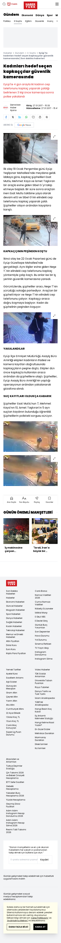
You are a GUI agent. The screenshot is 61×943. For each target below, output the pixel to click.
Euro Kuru (11, 649)
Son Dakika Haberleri (12, 592)
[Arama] (4, 4)
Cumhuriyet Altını (15, 708)
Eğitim (28, 21)
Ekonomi (27, 15)
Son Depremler (42, 631)
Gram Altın (11, 692)
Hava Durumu (42, 635)
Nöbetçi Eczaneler (44, 608)
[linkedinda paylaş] (19, 117)
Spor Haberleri (13, 614)
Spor (50, 15)
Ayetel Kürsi (12, 673)
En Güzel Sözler (42, 729)
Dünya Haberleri (14, 618)
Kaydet (44, 859)
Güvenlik (39, 21)
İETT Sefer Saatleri (15, 782)
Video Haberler (42, 669)
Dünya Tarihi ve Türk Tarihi (43, 692)
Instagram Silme (43, 658)
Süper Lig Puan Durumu (13, 733)
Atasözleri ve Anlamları (12, 760)
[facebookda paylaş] (6, 117)
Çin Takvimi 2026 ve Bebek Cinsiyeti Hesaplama (15, 775)
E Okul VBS (40, 616)
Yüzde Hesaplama (15, 799)
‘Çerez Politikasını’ (39, 917)
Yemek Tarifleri (13, 669)
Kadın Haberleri (14, 626)
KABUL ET (40, 926)
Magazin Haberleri (15, 610)
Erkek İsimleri (41, 744)
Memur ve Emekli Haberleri (14, 635)
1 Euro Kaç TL (12, 721)
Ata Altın (10, 704)
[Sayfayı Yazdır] (40, 117)
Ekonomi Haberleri (15, 601)
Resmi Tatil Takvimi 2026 (16, 831)
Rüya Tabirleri (42, 687)
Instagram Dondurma (40, 653)
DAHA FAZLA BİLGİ (18, 926)
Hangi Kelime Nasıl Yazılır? (44, 724)
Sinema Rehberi (43, 643)
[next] (56, 536)
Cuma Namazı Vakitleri (42, 603)
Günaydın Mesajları (11, 687)
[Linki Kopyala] (46, 117)
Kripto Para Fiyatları (16, 653)
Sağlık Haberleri (14, 622)
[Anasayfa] (11, 583)
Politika (7, 21)
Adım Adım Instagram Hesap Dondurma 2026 (15, 813)
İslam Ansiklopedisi (45, 698)
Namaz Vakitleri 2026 (43, 596)
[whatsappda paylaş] (26, 117)
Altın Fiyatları (12, 641)
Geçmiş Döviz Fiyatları (13, 805)
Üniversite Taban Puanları (43, 682)
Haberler (7, 53)
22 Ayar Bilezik (13, 713)
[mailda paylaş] (33, 117)
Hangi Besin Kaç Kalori (43, 710)
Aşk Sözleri (11, 681)
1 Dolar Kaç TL (13, 717)
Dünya (40, 15)
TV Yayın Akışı (42, 647)
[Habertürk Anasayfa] (30, 4)
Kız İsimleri (40, 748)
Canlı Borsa (41, 591)
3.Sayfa (18, 21)
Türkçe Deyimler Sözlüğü (14, 767)
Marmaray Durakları (40, 739)
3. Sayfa (31, 53)
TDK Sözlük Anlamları (40, 675)
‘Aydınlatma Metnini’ (17, 920)
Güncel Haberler (14, 605)
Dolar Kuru (11, 645)
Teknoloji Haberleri (15, 630)
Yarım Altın (11, 700)
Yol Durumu (41, 639)
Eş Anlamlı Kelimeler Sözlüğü (44, 717)
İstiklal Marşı (41, 612)
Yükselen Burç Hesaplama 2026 (15, 794)
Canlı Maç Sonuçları (11, 726)
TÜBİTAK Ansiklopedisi (41, 703)
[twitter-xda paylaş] (13, 117)
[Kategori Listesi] (57, 4)
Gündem (11, 14)
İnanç (50, 21)
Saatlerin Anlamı (14, 677)
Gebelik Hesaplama (12, 787)
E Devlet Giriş (41, 620)
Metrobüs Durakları (44, 733)
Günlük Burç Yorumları (41, 626)
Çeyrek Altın (12, 696)
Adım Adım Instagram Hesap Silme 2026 (15, 823)
